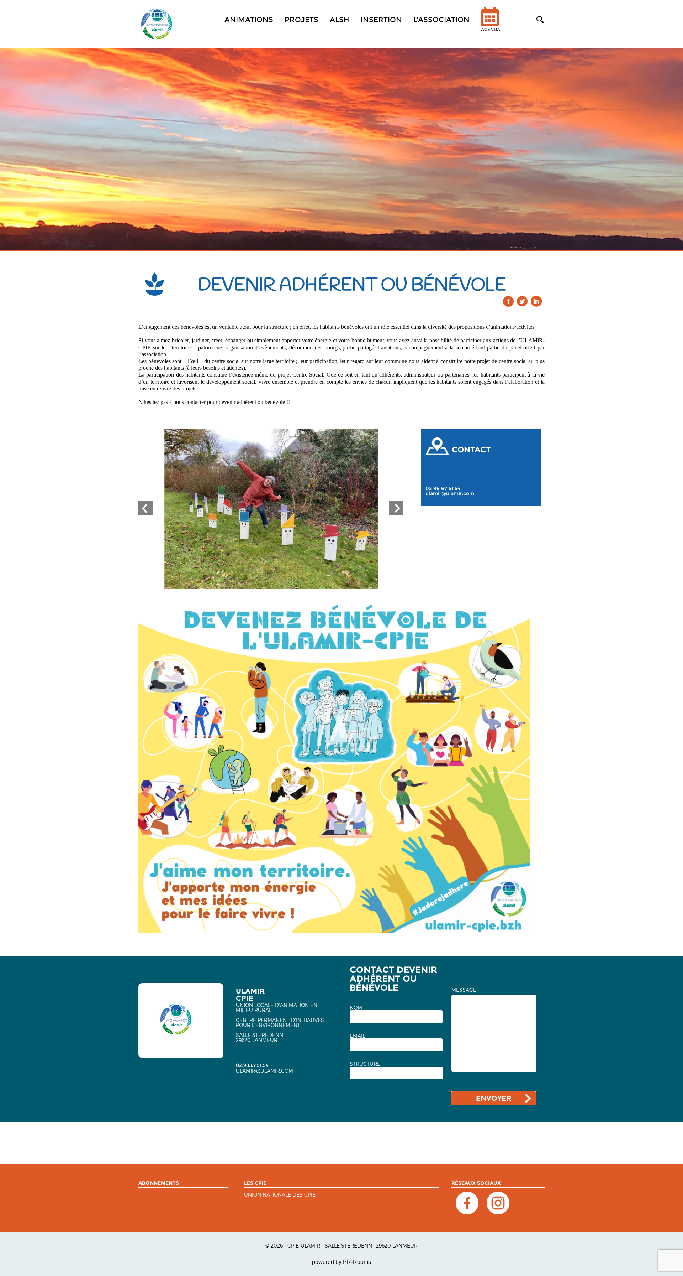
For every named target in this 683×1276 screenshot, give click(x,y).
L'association (441, 19)
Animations (248, 19)
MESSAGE (463, 989)
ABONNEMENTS (158, 1183)
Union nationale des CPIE (280, 1195)
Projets (301, 19)
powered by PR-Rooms (341, 1262)
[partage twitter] (522, 301)
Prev (145, 508)
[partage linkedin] (536, 301)
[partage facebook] (508, 301)
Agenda (490, 29)
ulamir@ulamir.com (449, 493)
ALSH (339, 19)
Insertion (381, 19)
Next (396, 508)
